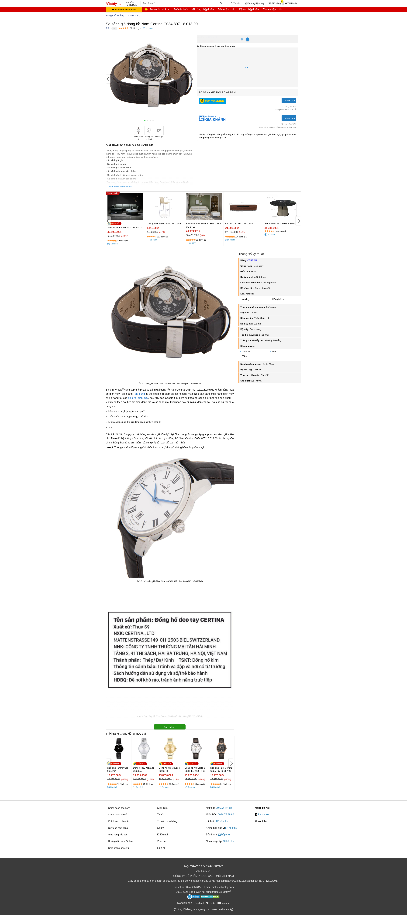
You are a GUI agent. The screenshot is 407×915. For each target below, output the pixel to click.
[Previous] (108, 78)
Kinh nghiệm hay (255, 3)
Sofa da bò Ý (181, 9)
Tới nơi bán (289, 100)
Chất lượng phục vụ (118, 848)
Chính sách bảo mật (118, 821)
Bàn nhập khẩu (226, 9)
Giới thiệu (162, 808)
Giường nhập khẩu (203, 9)
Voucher (161, 841)
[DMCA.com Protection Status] (210, 897)
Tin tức (236, 3)
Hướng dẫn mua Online (120, 841)
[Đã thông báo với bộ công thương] (193, 896)
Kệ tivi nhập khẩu (249, 9)
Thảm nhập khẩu (272, 9)
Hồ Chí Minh (210, 37)
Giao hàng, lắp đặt (117, 834)
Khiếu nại (162, 834)
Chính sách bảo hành (119, 808)
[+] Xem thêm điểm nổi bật (119, 186)
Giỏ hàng (276, 3)
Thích (108, 28)
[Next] (191, 78)
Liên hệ (161, 848)
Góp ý (160, 828)
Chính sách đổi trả (117, 814)
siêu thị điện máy (138, 398)
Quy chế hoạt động (118, 828)
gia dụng (140, 393)
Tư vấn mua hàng (167, 821)
